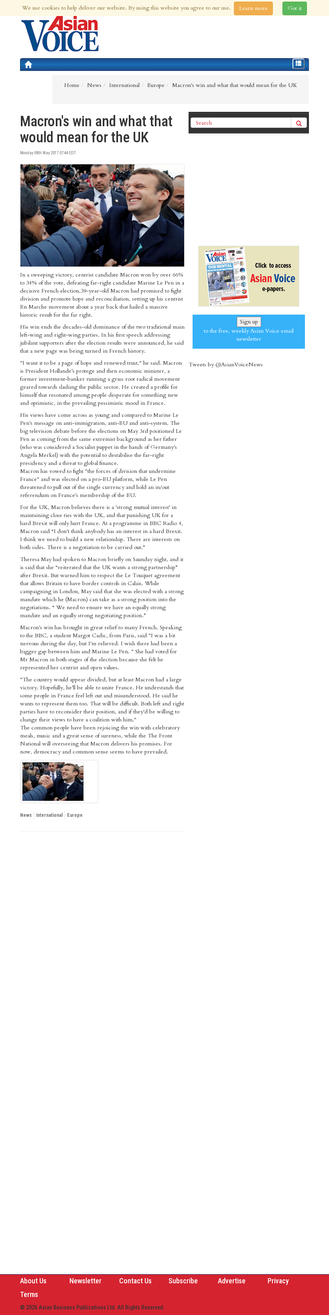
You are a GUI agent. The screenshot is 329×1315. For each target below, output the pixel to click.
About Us (33, 1281)
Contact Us (135, 1281)
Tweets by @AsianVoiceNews (226, 364)
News (26, 815)
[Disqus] (102, 948)
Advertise (232, 1281)
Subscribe (183, 1281)
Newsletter (85, 1281)
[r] (59, 781)
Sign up (249, 321)
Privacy (278, 1281)
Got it (295, 8)
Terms (29, 1294)
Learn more (253, 8)
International (49, 815)
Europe (75, 815)
